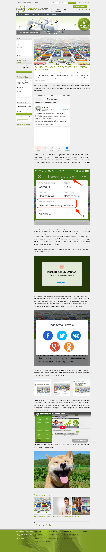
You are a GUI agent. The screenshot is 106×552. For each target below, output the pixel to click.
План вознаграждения (40, 537)
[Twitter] (83, 10)
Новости (37, 538)
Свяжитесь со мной (23, 114)
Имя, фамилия (20, 87)
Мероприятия (67, 531)
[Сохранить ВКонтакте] (40, 525)
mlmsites (19, 55)
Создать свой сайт (24, 72)
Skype (18, 98)
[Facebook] (80, 10)
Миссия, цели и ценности (40, 533)
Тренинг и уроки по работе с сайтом (71, 535)
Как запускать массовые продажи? (71, 537)
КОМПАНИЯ (26, 14)
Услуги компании (39, 534)
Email (18, 95)
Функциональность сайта (55, 534)
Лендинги (51, 535)
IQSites (18, 534)
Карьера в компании (39, 535)
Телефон (19, 91)
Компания (38, 531)
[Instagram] (86, 10)
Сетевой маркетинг (53, 538)
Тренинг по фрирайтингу (69, 538)
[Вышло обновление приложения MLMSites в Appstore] (62, 51)
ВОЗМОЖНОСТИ (35, 14)
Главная (19, 14)
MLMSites (19, 42)
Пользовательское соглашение (23, 537)
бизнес (18, 44)
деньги (18, 50)
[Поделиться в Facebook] (36, 525)
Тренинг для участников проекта (71, 534)
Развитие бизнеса (53, 533)
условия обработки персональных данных (22, 119)
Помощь (48, 541)
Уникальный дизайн (53, 539)
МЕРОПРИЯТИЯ (45, 14)
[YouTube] (89, 10)
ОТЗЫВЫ (53, 14)
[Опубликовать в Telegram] (50, 525)
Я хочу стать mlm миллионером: (24, 106)
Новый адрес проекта (79, 6)
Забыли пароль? (86, 2)
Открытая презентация (69, 533)
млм (18, 52)
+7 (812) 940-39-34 (58, 9)
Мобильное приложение (54, 537)
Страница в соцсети (21, 102)
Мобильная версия (20, 538)
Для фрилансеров (40, 541)
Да (18, 107)
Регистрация (79, 2)
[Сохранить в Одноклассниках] (46, 525)
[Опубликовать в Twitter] (43, 525)
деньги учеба (20, 47)
